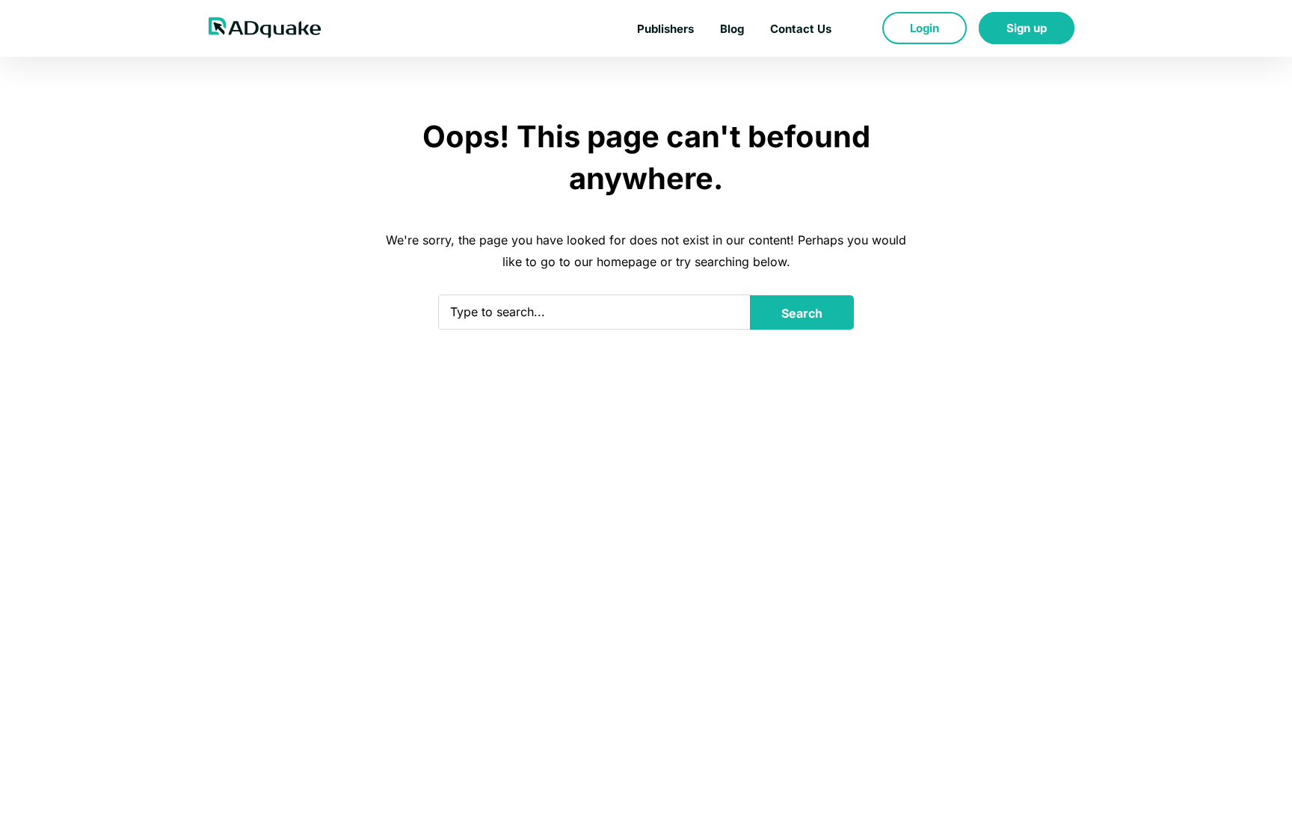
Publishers (665, 29)
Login (924, 28)
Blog (732, 29)
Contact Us (800, 29)
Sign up (1026, 28)
